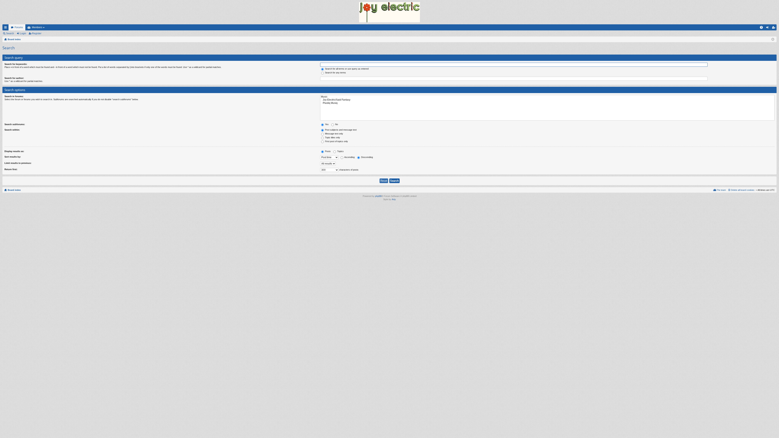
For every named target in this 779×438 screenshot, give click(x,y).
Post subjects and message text (340, 130)
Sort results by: (12, 157)
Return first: (10, 169)
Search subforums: (14, 124)
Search (10, 33)
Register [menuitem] (774, 28)
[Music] (547, 96)
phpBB (378, 196)
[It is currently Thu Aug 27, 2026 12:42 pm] (772, 39)
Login (23, 33)
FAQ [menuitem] (762, 28)
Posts (327, 151)
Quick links (6, 28)
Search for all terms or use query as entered (346, 69)
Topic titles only (332, 137)
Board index (14, 190)
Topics (340, 151)
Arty (394, 199)
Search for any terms (335, 72)
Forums (19, 27)
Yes (326, 124)
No (336, 124)
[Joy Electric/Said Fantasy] (547, 99)
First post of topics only (336, 141)
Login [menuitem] (768, 28)
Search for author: (14, 78)
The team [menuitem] (721, 190)
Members (37, 27)
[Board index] (389, 12)
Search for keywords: (15, 64)
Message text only (333, 133)
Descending (366, 157)
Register (36, 33)
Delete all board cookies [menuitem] (742, 190)
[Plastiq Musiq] (547, 103)
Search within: (12, 130)
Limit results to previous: (17, 163)
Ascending (349, 157)
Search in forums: (14, 96)
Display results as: (14, 151)
